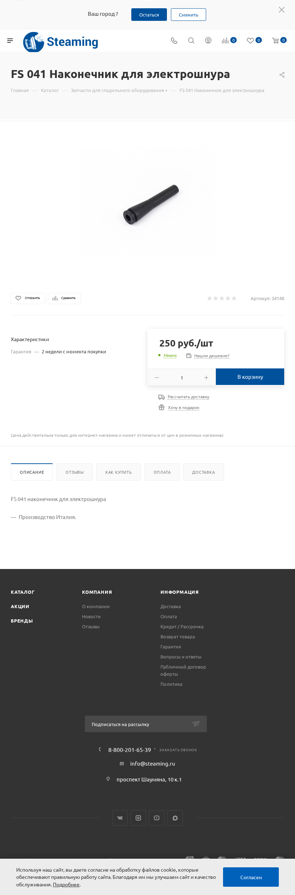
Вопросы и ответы (180, 656)
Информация (179, 592)
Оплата (162, 472)
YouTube (156, 818)
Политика (171, 684)
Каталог (23, 592)
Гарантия (170, 646)
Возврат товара (177, 636)
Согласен (251, 877)
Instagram (138, 818)
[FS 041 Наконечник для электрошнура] (147, 200)
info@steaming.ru (152, 763)
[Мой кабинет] (208, 40)
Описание (32, 472)
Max (175, 818)
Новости (91, 616)
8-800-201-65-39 (129, 749)
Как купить (118, 472)
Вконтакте (120, 818)
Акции (20, 606)
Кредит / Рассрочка (182, 626)
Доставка (203, 472)
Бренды (22, 621)
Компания (97, 592)
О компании (96, 606)
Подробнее (66, 884)
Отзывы (74, 472)
